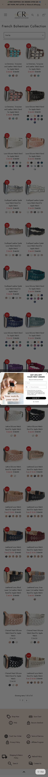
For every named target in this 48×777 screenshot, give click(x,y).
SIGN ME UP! (36, 398)
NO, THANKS (36, 401)
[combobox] (28, 387)
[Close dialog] (46, 374)
